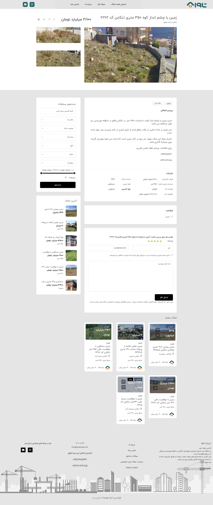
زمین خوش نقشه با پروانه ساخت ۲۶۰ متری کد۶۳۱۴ (131, 349)
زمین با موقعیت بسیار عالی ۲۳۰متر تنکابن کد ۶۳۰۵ (131, 401)
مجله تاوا (101, 4)
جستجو (58, 185)
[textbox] (57, 120)
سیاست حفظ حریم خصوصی (132, 462)
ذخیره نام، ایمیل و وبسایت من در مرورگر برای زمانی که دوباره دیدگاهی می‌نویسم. (140, 255)
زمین (168, 103)
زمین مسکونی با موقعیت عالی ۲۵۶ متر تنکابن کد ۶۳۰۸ (99, 349)
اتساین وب (97, 497)
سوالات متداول (132, 456)
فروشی (154, 189)
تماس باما (75, 4)
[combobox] (58, 120)
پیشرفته (72, 178)
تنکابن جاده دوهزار (170, 22)
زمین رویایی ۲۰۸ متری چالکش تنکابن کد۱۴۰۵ (163, 348)
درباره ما (88, 4)
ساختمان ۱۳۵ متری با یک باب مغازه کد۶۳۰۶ (52, 283)
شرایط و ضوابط (132, 467)
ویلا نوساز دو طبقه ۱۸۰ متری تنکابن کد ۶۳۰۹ (54, 238)
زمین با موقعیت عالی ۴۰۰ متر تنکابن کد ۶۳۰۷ (162, 401)
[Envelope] (25, 4)
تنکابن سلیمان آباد (132, 409)
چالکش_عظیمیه (165, 354)
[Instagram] (32, 4)
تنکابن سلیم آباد (101, 356)
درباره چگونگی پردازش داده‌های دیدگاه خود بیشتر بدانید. (110, 302)
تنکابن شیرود (134, 356)
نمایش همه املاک (118, 4)
